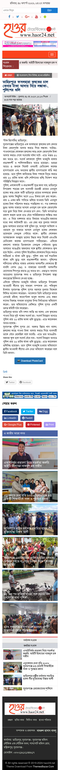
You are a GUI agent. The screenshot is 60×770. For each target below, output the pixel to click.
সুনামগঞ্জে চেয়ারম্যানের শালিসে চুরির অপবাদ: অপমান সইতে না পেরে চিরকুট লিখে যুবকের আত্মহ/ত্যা (29, 561)
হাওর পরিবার (45, 720)
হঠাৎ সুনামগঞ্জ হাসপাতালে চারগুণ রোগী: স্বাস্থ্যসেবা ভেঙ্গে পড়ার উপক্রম (26, 628)
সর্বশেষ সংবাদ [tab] (30, 640)
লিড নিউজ (32, 75)
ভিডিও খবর (31, 720)
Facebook (11, 411)
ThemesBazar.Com (43, 766)
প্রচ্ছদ (9, 75)
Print (51, 424)
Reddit (28, 418)
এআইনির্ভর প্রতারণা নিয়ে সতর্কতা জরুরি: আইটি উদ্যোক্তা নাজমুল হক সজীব (27, 464)
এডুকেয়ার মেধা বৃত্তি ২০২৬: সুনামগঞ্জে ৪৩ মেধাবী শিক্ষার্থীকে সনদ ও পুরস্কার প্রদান (28, 497)
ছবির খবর (19, 720)
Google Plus (14, 424)
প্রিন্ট (5, 372)
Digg (45, 411)
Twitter (29, 411)
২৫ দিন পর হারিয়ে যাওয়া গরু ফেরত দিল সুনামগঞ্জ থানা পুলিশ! (27, 596)
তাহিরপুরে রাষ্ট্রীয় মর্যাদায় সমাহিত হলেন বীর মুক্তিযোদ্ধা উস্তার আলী (28, 530)
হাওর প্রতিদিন (44, 75)
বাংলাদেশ (23, 75)
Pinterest (35, 424)
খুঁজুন (49, 10)
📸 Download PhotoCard (30, 360)
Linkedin (11, 418)
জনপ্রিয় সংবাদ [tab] (30, 645)
